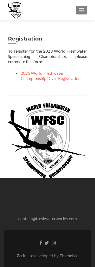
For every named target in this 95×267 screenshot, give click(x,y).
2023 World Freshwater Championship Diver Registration (50, 75)
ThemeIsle (68, 255)
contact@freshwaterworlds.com (47, 218)
